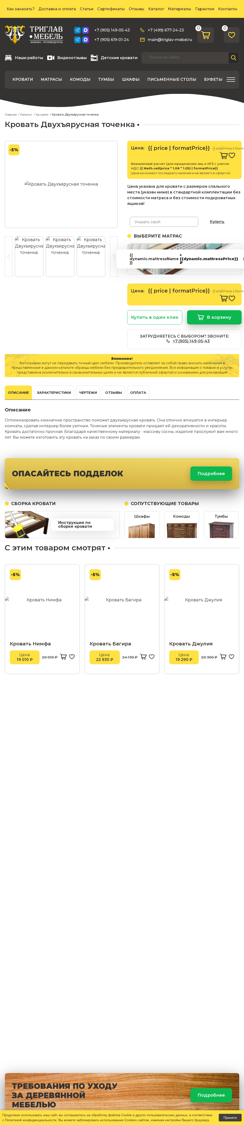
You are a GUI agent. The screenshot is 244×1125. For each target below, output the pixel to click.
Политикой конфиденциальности (30, 1120)
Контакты (227, 9)
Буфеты (213, 79)
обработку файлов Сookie (111, 1115)
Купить (217, 221)
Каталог (156, 9)
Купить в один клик (154, 317)
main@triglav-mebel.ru (170, 39)
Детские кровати (119, 58)
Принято (230, 1118)
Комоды (80, 79)
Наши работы (29, 58)
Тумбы (106, 79)
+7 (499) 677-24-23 (166, 30)
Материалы (179, 9)
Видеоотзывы (72, 58)
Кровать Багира (110, 644)
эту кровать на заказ (79, 437)
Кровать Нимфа (30, 644)
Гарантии (204, 9)
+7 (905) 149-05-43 (112, 30)
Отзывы (136, 9)
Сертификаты (111, 9)
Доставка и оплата (57, 9)
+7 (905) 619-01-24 (111, 39)
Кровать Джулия (191, 644)
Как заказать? (21, 9)
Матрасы (51, 79)
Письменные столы (171, 79)
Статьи (87, 9)
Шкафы (131, 79)
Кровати (22, 79)
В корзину (219, 317)
